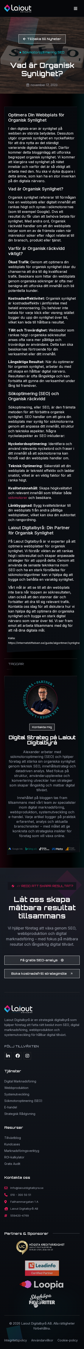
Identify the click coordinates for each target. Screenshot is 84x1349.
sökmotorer (18, 497)
